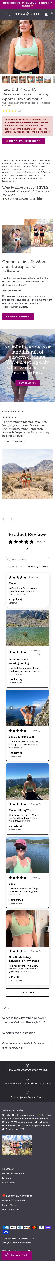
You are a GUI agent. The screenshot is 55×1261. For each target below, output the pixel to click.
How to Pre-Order (11, 1209)
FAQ (33, 1239)
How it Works (27, 383)
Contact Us (23, 1239)
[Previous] (3, 519)
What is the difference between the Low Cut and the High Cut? (24, 1020)
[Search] (9, 14)
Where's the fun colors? (18, 1033)
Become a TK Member (24, 128)
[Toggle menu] (3, 14)
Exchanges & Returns (13, 1173)
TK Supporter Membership (22, 198)
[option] (27, 47)
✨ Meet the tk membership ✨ (23, 141)
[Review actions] (45, 577)
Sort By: (31, 567)
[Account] (45, 14)
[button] (44, 541)
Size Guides (8, 1182)
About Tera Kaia (9, 1239)
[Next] (11, 519)
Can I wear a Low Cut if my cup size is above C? (24, 1046)
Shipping (6, 1178)
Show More (20, 594)
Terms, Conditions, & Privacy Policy (16, 1243)
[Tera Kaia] (27, 14)
